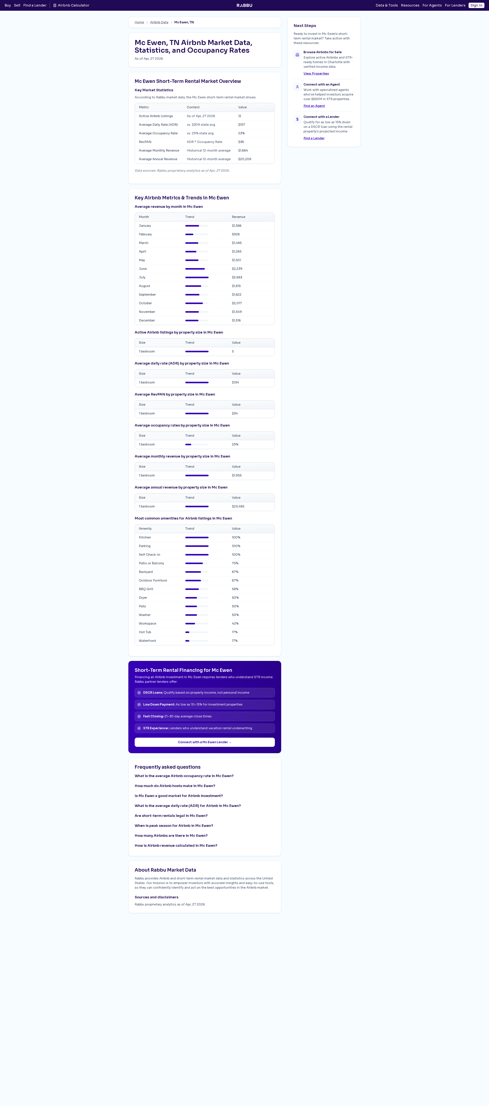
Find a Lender (35, 5)
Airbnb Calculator (73, 5)
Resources (410, 5)
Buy (8, 5)
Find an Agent (314, 106)
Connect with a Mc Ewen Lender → (205, 742)
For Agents (432, 5)
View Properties (316, 74)
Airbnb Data (159, 22)
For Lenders (455, 5)
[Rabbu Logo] (244, 5)
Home (139, 22)
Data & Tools (387, 5)
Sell (17, 5)
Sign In (476, 5)
